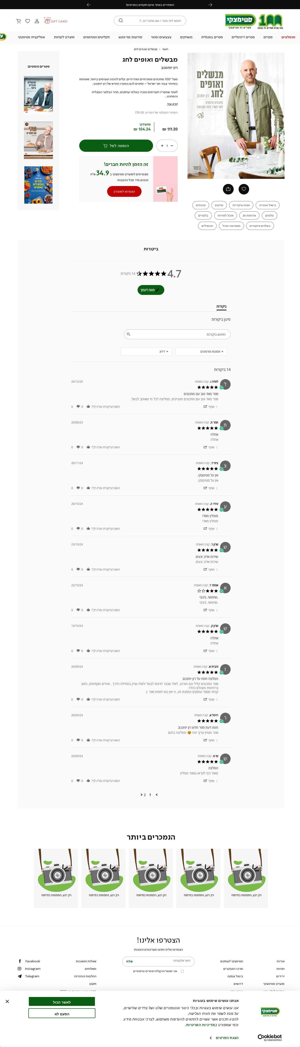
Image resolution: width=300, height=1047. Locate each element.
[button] (288, 37)
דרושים (238, 984)
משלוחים (90, 969)
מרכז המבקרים (233, 969)
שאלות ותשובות (86, 961)
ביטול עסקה (235, 976)
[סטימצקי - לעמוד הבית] (254, 29)
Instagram (33, 969)
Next (212, 4)
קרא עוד (172, 104)
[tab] (151, 249)
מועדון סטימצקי (274, 984)
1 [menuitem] (150, 795)
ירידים (280, 976)
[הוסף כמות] (162, 145)
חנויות (281, 969)
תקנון (92, 984)
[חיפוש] (121, 21)
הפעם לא (62, 1014)
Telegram (32, 976)
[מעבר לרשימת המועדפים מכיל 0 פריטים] (28, 21)
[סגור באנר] (7, 1001)
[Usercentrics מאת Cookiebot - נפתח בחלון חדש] (269, 1037)
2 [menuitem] (145, 795)
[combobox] (146, 351)
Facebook (32, 961)
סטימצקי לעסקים (231, 961)
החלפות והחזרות (85, 976)
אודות (281, 961)
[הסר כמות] (172, 145)
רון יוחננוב (169, 67)
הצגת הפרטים (227, 1038)
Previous (91, 4)
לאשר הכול (62, 1002)
